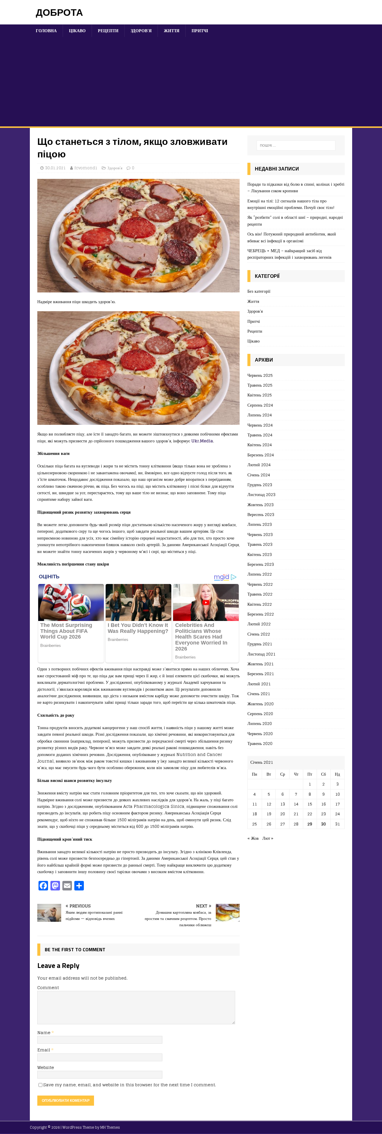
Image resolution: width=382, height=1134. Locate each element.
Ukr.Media (202, 440)
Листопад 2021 (261, 654)
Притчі (200, 30)
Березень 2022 (260, 614)
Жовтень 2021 (260, 663)
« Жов (253, 838)
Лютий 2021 (259, 683)
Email (44, 1050)
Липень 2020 (259, 723)
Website (45, 1067)
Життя (171, 30)
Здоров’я (141, 30)
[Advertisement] (191, 81)
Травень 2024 (259, 435)
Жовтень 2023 (260, 504)
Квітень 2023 (259, 554)
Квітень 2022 (259, 604)
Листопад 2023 (261, 494)
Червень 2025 (260, 375)
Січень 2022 (258, 634)
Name (44, 1032)
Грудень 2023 (259, 484)
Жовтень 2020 (260, 703)
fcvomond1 (86, 168)
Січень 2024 (258, 474)
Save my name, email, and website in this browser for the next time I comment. (129, 1084)
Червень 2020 (260, 733)
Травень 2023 (259, 544)
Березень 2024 (260, 454)
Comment (48, 987)
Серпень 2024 (260, 405)
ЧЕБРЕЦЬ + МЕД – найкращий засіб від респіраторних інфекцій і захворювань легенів (289, 254)
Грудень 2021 (259, 643)
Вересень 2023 (260, 514)
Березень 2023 (260, 564)
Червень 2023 (260, 534)
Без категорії (258, 291)
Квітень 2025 (259, 395)
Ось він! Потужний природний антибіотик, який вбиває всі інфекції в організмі (291, 237)
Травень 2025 (259, 385)
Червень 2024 (260, 425)
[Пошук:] (296, 145)
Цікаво (77, 30)
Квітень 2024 (259, 444)
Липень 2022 (259, 574)
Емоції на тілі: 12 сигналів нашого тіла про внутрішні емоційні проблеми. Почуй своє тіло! (291, 204)
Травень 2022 (259, 594)
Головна (46, 30)
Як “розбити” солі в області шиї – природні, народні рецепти (295, 220)
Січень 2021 (258, 693)
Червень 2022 (260, 584)
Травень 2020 (259, 743)
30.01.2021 (55, 168)
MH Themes (110, 1127)
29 (309, 824)
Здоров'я (114, 168)
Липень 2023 (259, 524)
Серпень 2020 (260, 713)
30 (323, 824)
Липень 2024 (259, 415)
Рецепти (108, 30)
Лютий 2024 (259, 464)
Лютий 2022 (259, 624)
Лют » (267, 838)
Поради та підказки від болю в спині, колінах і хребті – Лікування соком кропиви (295, 187)
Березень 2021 (260, 673)
